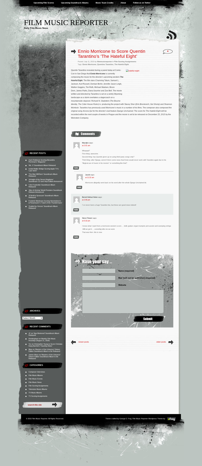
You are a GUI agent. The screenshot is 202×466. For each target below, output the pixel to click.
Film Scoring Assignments (38, 386)
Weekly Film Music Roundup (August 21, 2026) (42, 339)
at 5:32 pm (86, 221)
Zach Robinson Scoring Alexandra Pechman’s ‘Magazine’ (42, 161)
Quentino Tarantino (105, 64)
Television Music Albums (38, 389)
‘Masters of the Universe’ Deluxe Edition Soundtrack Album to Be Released (44, 350)
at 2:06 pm (86, 200)
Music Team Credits (104, 3)
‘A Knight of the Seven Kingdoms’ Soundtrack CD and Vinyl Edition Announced (45, 180)
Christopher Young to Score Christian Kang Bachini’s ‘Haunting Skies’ (45, 345)
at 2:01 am (86, 145)
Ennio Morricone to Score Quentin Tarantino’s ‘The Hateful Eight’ (111, 54)
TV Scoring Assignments (38, 396)
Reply (76, 168)
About (123, 3)
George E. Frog (125, 419)
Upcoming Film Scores (44, 3)
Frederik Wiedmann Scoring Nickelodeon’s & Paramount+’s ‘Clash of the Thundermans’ (45, 202)
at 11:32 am (89, 177)
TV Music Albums (35, 393)
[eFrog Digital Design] (171, 421)
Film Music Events (36, 379)
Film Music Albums (36, 375)
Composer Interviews (37, 372)
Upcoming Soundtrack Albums (75, 3)
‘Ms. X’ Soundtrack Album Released (42, 165)
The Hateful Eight (121, 64)
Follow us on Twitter (142, 3)
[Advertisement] (44, 101)
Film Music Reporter (66, 22)
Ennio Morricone (89, 64)
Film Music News (35, 382)
